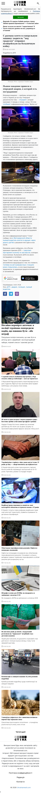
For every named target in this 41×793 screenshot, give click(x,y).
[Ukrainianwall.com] (20, 3)
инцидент (23, 100)
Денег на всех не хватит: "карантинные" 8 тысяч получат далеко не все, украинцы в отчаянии (19, 28)
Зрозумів (20, 17)
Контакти (21, 782)
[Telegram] (11, 294)
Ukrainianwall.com (24, 787)
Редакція (20, 777)
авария (14, 287)
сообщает (7, 104)
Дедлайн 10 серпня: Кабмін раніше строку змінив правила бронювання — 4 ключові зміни (21, 22)
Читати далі (20, 732)
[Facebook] (5, 294)
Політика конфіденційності (20, 773)
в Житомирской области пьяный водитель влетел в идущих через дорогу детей (19, 240)
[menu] (3, 3)
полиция (21, 287)
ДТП (8, 287)
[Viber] (17, 294)
